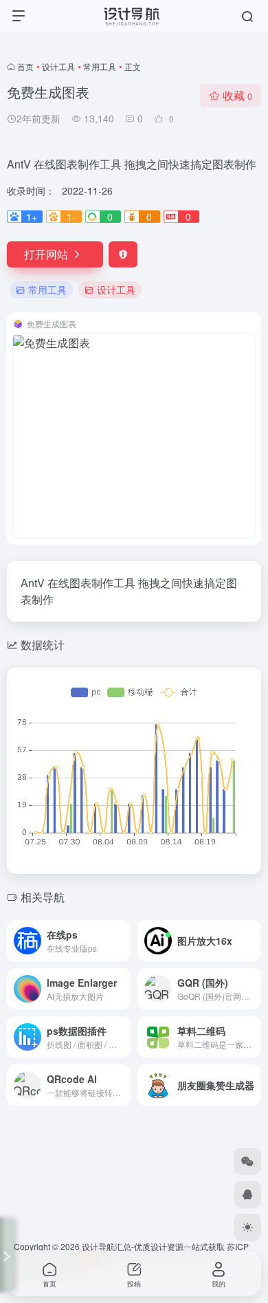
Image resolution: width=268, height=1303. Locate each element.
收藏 (237, 95)
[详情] (123, 940)
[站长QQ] (247, 1194)
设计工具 (58, 66)
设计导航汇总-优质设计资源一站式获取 (153, 1246)
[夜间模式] (247, 1227)
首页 (25, 66)
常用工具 (99, 66)
